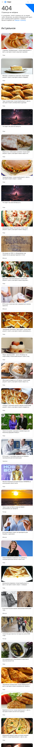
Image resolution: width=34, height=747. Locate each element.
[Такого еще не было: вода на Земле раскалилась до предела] (17, 502)
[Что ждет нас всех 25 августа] (17, 121)
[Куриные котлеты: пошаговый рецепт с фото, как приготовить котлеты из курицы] (17, 704)
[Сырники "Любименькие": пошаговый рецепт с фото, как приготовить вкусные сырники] (17, 45)
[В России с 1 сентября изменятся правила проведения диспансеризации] (17, 451)
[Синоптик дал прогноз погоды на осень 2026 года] (17, 628)
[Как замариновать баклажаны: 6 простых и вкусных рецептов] (17, 654)
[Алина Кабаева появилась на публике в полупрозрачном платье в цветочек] (17, 552)
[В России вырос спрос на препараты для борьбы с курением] (17, 527)
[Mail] (5, 2)
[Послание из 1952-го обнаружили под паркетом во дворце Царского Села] (17, 248)
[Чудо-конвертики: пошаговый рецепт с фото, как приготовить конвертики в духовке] (17, 96)
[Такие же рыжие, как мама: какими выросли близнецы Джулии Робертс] (17, 425)
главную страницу (20, 20)
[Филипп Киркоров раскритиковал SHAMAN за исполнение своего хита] (17, 476)
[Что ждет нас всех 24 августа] (17, 197)
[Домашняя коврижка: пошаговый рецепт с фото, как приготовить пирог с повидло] (17, 578)
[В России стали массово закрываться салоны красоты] (17, 299)
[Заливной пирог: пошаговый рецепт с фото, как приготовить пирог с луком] (17, 172)
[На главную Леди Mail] (8, 2)
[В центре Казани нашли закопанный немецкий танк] (17, 603)
